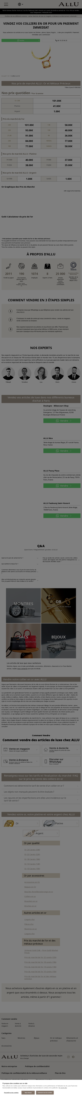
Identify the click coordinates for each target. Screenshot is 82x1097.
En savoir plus (63, 1088)
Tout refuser (28, 1092)
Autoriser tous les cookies (45, 1092)
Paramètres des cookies (11, 1092)
